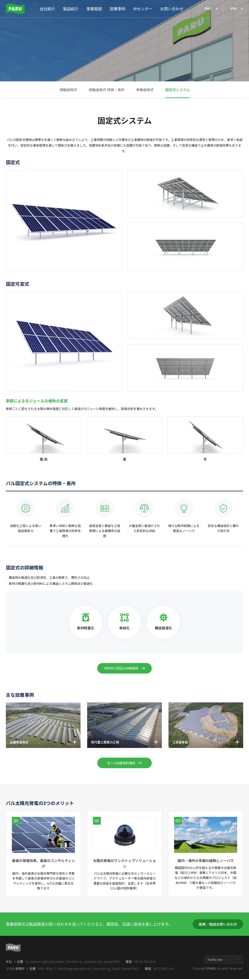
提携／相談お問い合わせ (218, 924)
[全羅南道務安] (43, 704)
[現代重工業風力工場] (124, 704)
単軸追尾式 (145, 89)
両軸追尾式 (68, 89)
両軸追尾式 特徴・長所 (106, 89)
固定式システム (177, 89)
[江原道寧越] (205, 704)
